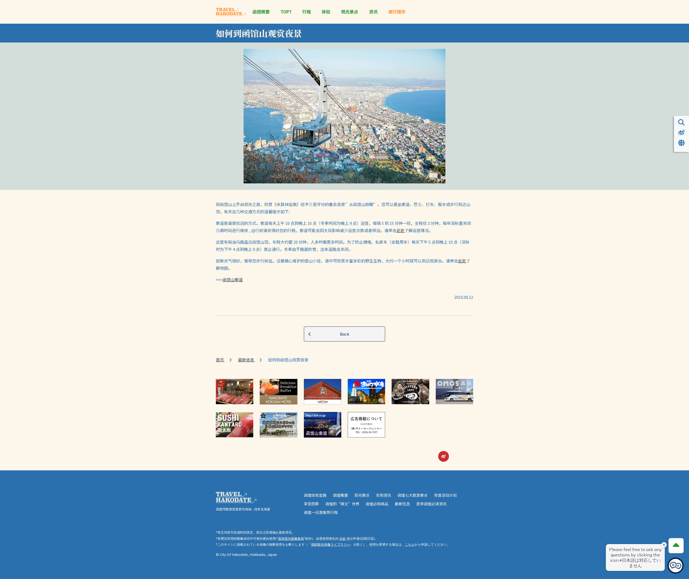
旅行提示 (397, 11)
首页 (220, 360)
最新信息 (246, 360)
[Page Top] (676, 545)
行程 (306, 11)
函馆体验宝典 (315, 495)
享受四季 (311, 503)
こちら (409, 544)
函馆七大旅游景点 (413, 495)
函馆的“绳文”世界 (342, 503)
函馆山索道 (233, 279)
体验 (326, 11)
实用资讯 (383, 495)
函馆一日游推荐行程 (321, 512)
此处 (400, 230)
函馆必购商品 (377, 503)
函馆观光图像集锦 (291, 539)
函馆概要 (261, 11)
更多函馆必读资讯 (431, 503)
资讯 (373, 11)
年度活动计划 (445, 495)
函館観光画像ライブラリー (330, 544)
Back (344, 334)
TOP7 (285, 11)
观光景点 (349, 11)
